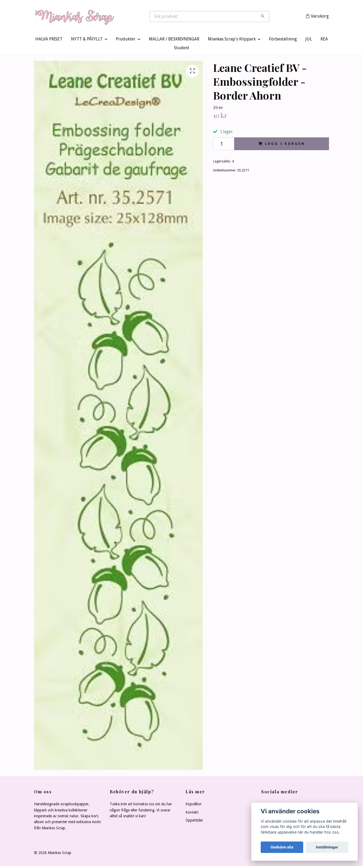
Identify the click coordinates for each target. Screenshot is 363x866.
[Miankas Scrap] (108, 17)
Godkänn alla (282, 847)
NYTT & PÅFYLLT (87, 40)
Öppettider (194, 821)
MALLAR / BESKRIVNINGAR (174, 40)
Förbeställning (283, 40)
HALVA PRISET (48, 40)
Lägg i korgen (285, 145)
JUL (308, 40)
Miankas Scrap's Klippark (232, 40)
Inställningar (327, 847)
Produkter (126, 40)
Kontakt (192, 813)
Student (181, 49)
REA (324, 40)
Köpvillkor (193, 805)
